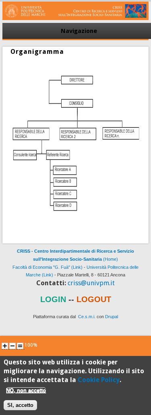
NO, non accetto (26, 390)
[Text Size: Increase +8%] (5, 346)
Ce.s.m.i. (86, 316)
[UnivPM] (75, 18)
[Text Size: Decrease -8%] (12, 346)
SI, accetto (20, 405)
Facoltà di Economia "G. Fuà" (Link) (47, 267)
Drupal (111, 316)
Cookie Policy (99, 380)
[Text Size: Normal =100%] (20, 346)
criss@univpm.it (91, 283)
